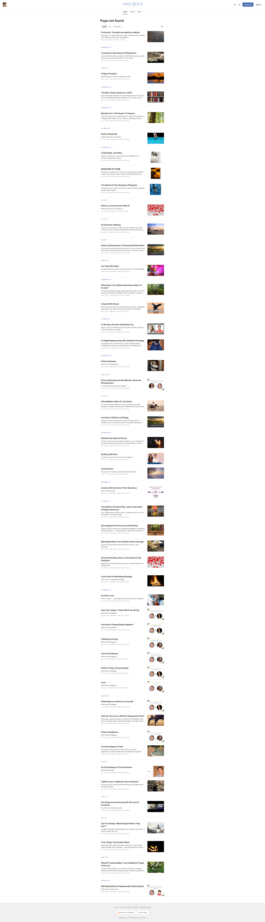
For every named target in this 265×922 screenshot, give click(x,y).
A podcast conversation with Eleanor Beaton (116, 457)
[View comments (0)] (116, 142)
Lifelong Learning (109, 639)
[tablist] (111, 26)
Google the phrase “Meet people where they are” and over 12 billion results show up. (123, 830)
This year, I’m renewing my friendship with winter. (119, 472)
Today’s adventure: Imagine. (111, 137)
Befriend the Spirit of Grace (114, 438)
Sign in (258, 5)
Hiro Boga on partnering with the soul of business (120, 803)
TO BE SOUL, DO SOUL (111, 153)
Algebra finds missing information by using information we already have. (122, 564)
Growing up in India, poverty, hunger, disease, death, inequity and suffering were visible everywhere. (123, 36)
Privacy (130, 907)
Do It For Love (107, 595)
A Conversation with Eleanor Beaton (114, 386)
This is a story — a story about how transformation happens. (122, 598)
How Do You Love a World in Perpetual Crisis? (122, 716)
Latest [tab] (104, 26)
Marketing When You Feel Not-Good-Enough (122, 542)
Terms (136, 907)
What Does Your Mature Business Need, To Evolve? (121, 286)
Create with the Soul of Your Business (119, 488)
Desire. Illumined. (109, 134)
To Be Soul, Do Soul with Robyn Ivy (117, 324)
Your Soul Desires (109, 653)
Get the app (143, 912)
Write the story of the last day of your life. (116, 76)
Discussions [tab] (117, 26)
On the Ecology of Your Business (116, 767)
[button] (125, 11)
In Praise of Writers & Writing (114, 417)
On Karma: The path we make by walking (120, 32)
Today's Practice (109, 73)
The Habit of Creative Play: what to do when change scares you (121, 508)
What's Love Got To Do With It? (112, 209)
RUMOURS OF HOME (110, 169)
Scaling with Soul (109, 454)
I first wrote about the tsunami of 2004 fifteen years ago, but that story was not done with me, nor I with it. (122, 57)
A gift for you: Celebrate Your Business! (120, 781)
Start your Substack (127, 912)
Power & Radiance (109, 732)
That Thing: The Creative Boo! (115, 842)
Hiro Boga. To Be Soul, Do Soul (115, 40)
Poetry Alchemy (108, 361)
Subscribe (248, 5)
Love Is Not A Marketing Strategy (116, 576)
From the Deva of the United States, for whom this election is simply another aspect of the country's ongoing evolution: (122, 117)
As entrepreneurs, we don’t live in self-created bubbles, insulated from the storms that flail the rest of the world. (121, 344)
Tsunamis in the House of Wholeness (118, 53)
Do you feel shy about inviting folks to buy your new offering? (119, 546)
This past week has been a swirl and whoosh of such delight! (122, 269)
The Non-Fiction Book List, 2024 (116, 93)
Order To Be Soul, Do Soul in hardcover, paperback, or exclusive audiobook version (120, 157)
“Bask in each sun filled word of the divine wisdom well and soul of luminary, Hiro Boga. (122, 328)
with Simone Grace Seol (109, 889)
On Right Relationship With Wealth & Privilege (122, 340)
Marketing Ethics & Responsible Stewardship (122, 886)
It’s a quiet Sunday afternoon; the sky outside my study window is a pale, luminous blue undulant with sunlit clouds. (122, 405)
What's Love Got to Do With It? (115, 206)
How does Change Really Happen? (117, 624)
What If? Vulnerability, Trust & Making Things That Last (122, 864)
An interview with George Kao (111, 808)
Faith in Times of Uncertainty (114, 668)
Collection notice (145, 907)
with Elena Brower (107, 770)
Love (103, 682)
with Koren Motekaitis (109, 613)
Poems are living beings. (110, 364)
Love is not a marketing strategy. (112, 579)
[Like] (102, 570)
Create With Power (110, 304)
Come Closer (107, 469)
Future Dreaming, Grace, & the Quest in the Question (121, 559)
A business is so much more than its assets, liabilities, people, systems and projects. (123, 189)
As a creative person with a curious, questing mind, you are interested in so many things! (122, 513)
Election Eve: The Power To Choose (118, 113)
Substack (122, 918)
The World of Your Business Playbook (119, 185)
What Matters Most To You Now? (116, 401)
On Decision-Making (111, 225)
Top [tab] (110, 26)
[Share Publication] (239, 4)
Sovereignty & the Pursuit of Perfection (119, 525)
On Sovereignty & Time (112, 746)
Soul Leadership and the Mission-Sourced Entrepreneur (121, 381)
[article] (132, 37)
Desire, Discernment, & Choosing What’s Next (122, 245)
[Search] (235, 4)
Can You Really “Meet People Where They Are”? (120, 824)
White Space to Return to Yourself (117, 701)
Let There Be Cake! (110, 266)
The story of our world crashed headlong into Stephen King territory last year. (122, 785)
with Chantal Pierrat (108, 491)
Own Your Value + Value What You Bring (120, 610)
